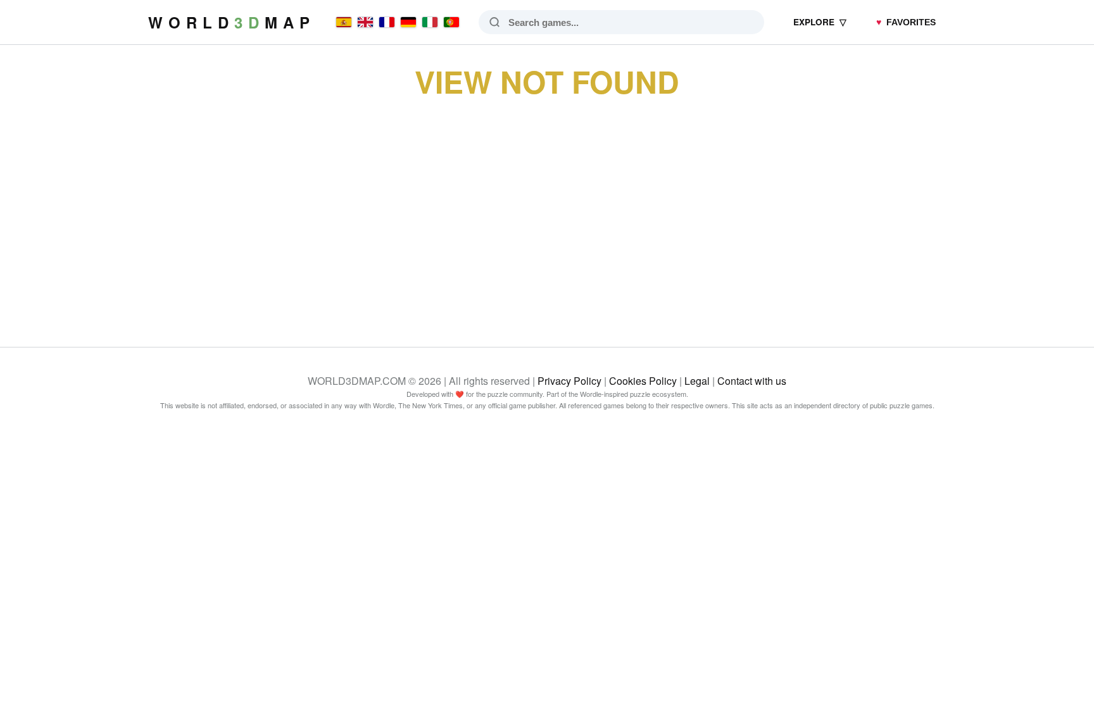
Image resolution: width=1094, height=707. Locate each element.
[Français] (387, 22)
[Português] (451, 22)
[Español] (344, 22)
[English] (365, 22)
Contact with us (751, 380)
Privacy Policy (569, 380)
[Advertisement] (547, 207)
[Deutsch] (408, 22)
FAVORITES (906, 22)
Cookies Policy (643, 380)
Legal (697, 380)
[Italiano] (430, 22)
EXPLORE (819, 22)
